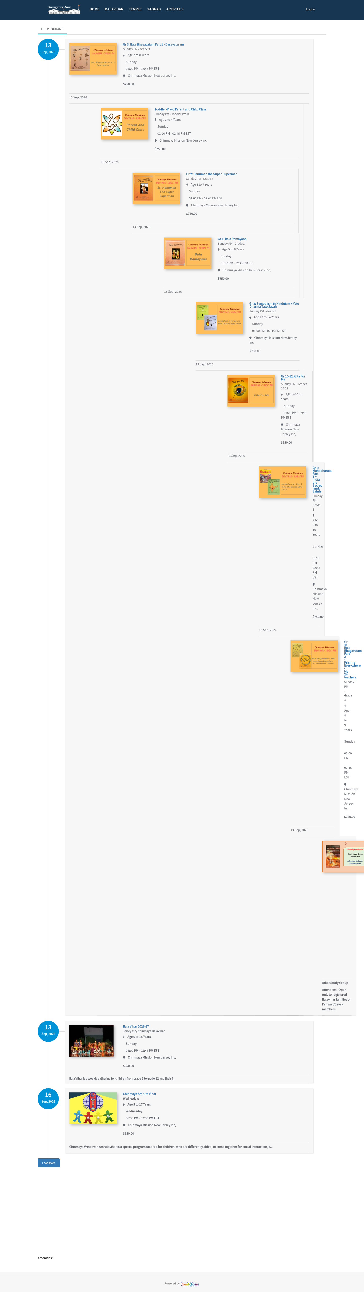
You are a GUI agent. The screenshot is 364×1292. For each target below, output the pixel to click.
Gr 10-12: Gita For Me (293, 378)
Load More (48, 1163)
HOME (94, 9)
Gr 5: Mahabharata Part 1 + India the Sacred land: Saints (316, 479)
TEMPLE (135, 9)
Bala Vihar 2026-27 (136, 1026)
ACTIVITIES (174, 9)
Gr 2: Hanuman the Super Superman (211, 174)
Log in (310, 9)
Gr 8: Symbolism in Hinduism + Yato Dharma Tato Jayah (274, 305)
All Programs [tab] (52, 29)
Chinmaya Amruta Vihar (139, 1093)
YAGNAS (154, 9)
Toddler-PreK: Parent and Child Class (180, 109)
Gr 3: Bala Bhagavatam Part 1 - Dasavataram (153, 44)
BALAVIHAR (114, 9)
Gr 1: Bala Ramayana (232, 238)
